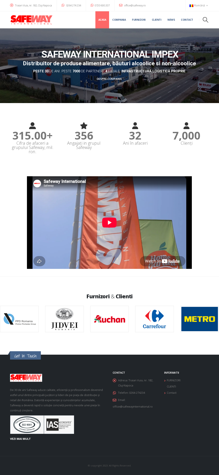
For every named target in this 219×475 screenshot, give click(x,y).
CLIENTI (171, 386)
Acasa (102, 20)
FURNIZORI (174, 380)
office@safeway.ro (135, 5)
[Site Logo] (31, 20)
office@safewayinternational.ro (133, 406)
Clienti (156, 20)
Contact (187, 20)
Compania (119, 20)
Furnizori (139, 20)
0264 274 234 (73, 5)
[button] (205, 20)
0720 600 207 (102, 5)
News (171, 20)
